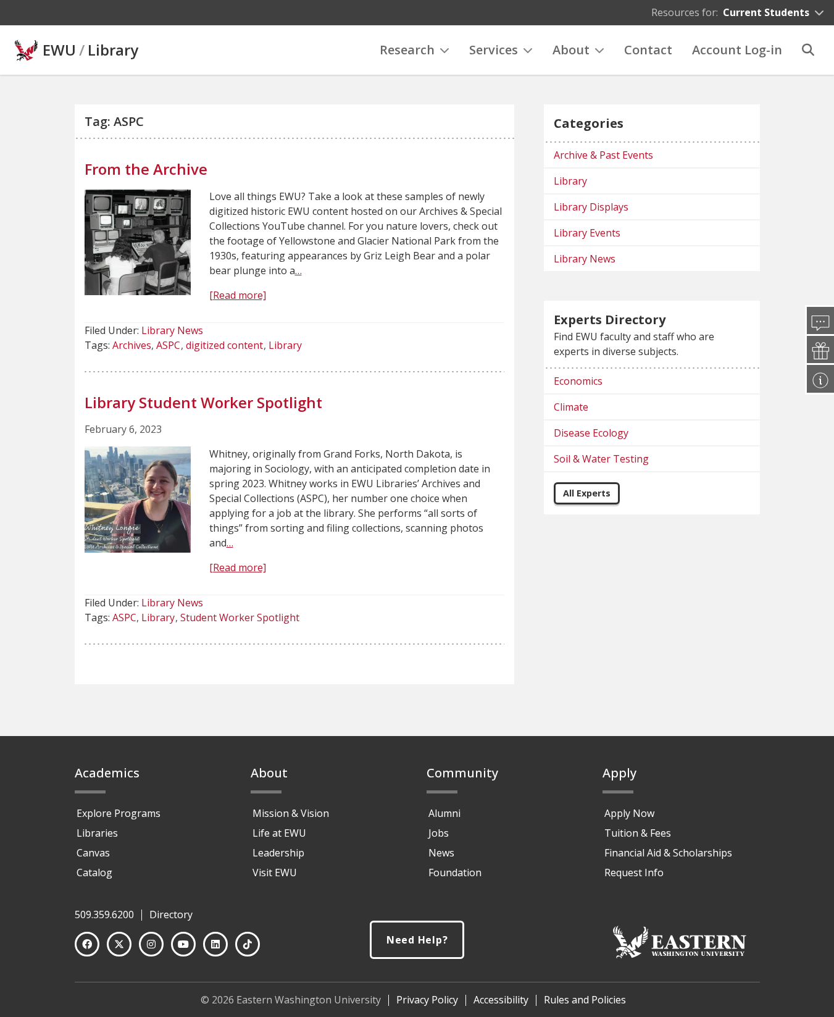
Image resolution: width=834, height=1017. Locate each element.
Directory (171, 914)
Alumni (444, 813)
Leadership (278, 853)
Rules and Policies (585, 1000)
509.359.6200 (104, 914)
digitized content (224, 345)
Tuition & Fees (637, 833)
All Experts (587, 493)
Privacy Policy (427, 1000)
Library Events (587, 233)
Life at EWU (279, 833)
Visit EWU (274, 872)
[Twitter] (119, 944)
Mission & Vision (290, 813)
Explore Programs (119, 813)
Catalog (94, 872)
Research (407, 49)
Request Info (634, 872)
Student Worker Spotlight (239, 617)
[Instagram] (151, 944)
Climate (571, 407)
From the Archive (146, 169)
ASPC (168, 345)
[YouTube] (183, 944)
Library (113, 50)
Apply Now (629, 813)
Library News (172, 330)
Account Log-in (737, 49)
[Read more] (237, 295)
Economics (578, 381)
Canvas (93, 853)
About (571, 49)
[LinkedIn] (215, 944)
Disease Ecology (591, 433)
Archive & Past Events (603, 155)
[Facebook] (87, 944)
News (441, 853)
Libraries (97, 833)
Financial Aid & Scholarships (668, 853)
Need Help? (417, 940)
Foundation (455, 872)
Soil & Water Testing (601, 459)
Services (493, 49)
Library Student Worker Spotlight (203, 402)
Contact (648, 49)
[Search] (808, 50)
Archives (131, 345)
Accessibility (500, 1000)
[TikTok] (247, 944)
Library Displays (591, 207)
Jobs (438, 833)
